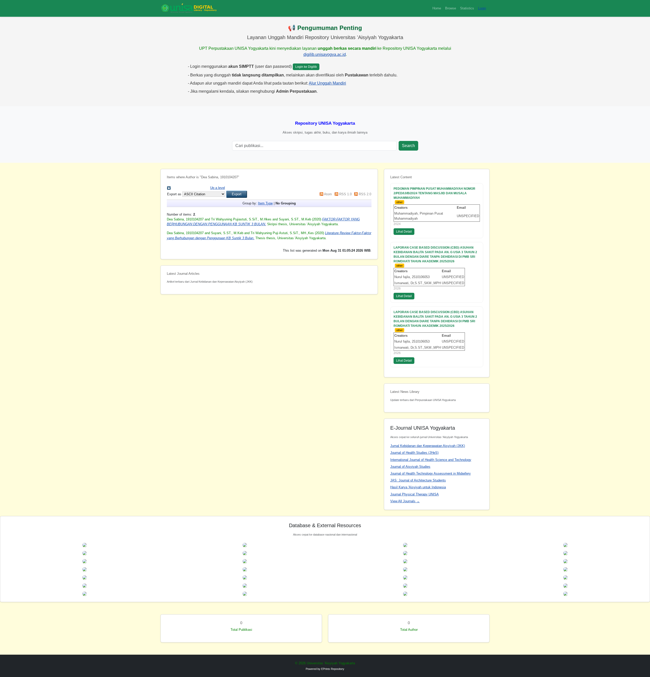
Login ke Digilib (306, 67)
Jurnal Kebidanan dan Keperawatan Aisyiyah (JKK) (427, 446)
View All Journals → (405, 501)
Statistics (467, 8)
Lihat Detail (404, 231)
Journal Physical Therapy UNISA (414, 494)
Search (408, 145)
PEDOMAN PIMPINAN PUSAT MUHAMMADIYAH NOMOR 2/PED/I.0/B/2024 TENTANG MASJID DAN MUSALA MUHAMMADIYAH (434, 193)
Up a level (217, 188)
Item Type (265, 203)
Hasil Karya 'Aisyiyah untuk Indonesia (418, 487)
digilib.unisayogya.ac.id (324, 54)
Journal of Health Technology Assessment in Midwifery (430, 473)
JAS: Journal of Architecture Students (418, 480)
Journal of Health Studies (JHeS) (414, 453)
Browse (450, 8)
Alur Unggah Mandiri (327, 83)
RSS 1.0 (345, 194)
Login (482, 8)
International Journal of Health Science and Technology (430, 460)
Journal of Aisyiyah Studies (410, 467)
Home (436, 8)
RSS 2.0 (365, 194)
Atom (328, 194)
